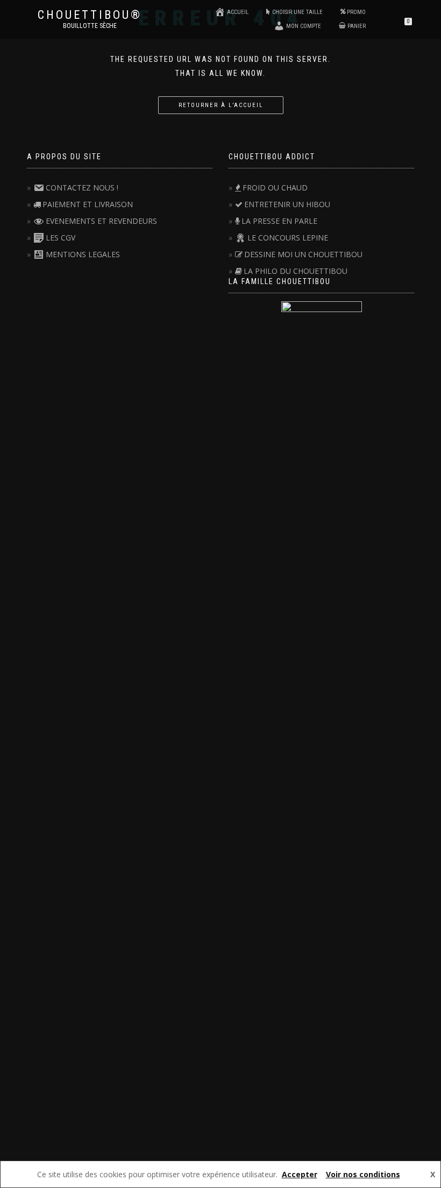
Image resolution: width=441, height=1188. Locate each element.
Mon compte (303, 26)
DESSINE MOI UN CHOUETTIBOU (303, 254)
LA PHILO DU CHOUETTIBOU (295, 271)
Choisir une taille (297, 12)
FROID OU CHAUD (275, 187)
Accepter (299, 1174)
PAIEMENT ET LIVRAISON (87, 204)
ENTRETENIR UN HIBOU (287, 204)
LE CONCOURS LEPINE (287, 237)
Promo (356, 12)
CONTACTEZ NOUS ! (82, 187)
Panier (356, 26)
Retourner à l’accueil (221, 105)
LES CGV (60, 237)
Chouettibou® (90, 15)
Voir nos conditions (363, 1174)
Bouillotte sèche (90, 26)
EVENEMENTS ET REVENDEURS (101, 221)
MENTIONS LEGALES (83, 254)
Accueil (237, 12)
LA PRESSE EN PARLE (279, 221)
